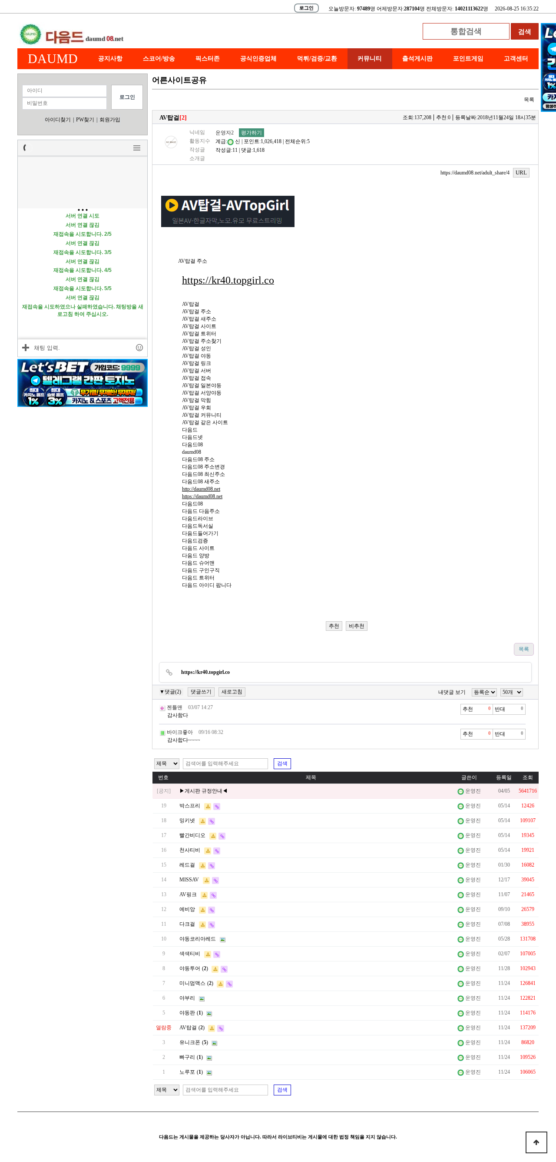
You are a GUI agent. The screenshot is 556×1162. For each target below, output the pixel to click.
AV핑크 (188, 894)
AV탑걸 (188, 1028)
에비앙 (187, 909)
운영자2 (224, 133)
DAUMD (53, 58)
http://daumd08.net (201, 489)
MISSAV (189, 880)
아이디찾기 (58, 120)
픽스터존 (207, 58)
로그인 (306, 7)
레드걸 (187, 865)
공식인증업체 (258, 58)
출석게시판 (417, 58)
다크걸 (187, 924)
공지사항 (110, 58)
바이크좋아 (180, 732)
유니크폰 (189, 1042)
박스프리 (189, 806)
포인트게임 (468, 58)
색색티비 (189, 954)
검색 (282, 763)
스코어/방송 (159, 58)
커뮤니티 (369, 58)
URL (521, 172)
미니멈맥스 (192, 983)
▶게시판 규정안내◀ (203, 791)
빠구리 (187, 1057)
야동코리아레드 (197, 939)
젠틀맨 (174, 707)
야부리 (187, 998)
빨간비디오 (192, 835)
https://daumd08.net (202, 496)
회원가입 (109, 120)
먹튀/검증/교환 (317, 58)
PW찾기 (85, 120)
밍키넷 (187, 820)
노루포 (187, 1072)
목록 (529, 100)
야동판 (187, 1013)
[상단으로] (536, 1142)
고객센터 (516, 58)
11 (235, 150)
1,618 (259, 150)
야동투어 (189, 968)
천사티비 (189, 850)
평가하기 (251, 133)
